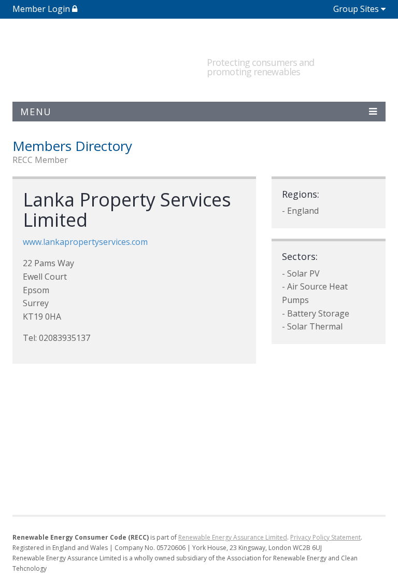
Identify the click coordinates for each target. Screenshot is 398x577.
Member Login (42, 9)
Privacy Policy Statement (325, 537)
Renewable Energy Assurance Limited (232, 537)
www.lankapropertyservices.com (85, 242)
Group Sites (356, 9)
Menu (36, 111)
